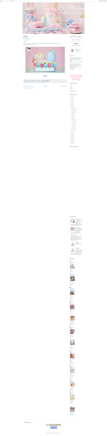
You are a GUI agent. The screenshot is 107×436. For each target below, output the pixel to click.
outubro (73, 111)
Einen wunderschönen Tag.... (72, 347)
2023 (72, 98)
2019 (72, 104)
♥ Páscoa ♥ (26, 39)
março (73, 127)
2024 (72, 96)
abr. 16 (74, 119)
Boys (71, 86)
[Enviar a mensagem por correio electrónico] (42, 80)
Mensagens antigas (63, 86)
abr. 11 (74, 124)
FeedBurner (78, 45)
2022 (72, 99)
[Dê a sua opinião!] (45, 80)
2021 (72, 101)
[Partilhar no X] (46, 80)
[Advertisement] (76, 178)
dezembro (73, 108)
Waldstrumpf (72, 339)
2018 (72, 105)
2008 (72, 143)
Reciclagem (73, 90)
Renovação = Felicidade (78, 248)
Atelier (72, 85)
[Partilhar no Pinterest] (48, 80)
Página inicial (46, 86)
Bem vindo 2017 (75, 235)
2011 (72, 139)
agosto (73, 112)
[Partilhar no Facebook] (47, 80)
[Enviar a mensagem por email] (43, 80)
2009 (72, 142)
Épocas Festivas (73, 91)
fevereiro (73, 128)
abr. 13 (74, 122)
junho (73, 115)
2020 (72, 102)
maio (72, 116)
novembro (73, 109)
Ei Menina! (72, 315)
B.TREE (71, 406)
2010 (72, 140)
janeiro (73, 130)
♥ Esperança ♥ (78, 227)
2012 (72, 137)
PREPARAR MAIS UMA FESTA (72, 401)
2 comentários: (38, 80)
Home (72, 89)
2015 (72, 133)
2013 (72, 136)
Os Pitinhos (79, 49)
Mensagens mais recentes (28, 86)
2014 (72, 134)
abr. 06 (74, 125)
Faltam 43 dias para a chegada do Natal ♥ (72, 322)
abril (72, 118)
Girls (71, 87)
